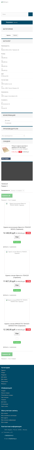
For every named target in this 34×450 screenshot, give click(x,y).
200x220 (4, 66)
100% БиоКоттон (6, 84)
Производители (10, 129)
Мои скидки (4, 422)
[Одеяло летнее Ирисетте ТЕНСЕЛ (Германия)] (17, 262)
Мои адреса (4, 417)
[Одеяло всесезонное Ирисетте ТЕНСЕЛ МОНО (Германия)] (17, 213)
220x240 (4, 70)
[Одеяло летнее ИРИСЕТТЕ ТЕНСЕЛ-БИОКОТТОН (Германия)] (17, 310)
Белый (5, 76)
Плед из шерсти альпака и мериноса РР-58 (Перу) (20, 146)
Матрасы (3, 383)
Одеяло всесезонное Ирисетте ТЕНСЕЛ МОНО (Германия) (17, 228)
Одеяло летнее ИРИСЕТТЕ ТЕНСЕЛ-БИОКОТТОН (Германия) (17, 325)
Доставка (7, 120)
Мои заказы (4, 413)
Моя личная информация (8, 420)
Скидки (6, 141)
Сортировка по (5, 190)
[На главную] (3, 35)
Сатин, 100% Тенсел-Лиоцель (10, 88)
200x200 (4, 62)
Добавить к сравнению (9, 247)
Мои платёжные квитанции (8, 415)
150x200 (4, 57)
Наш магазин (4, 397)
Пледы (3, 372)
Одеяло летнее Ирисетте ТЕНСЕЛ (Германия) (17, 276)
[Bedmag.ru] (17, 4)
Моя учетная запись (9, 411)
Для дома (4, 377)
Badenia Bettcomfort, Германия (10, 50)
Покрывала (4, 381)
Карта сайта (4, 406)
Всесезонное (5, 104)
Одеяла (3, 370)
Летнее (4, 108)
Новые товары (5, 393)
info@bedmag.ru (12, 438)
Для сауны (4, 379)
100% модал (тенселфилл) (9, 96)
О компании (8, 123)
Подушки (3, 374)
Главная (3, 399)
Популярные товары (7, 395)
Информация (9, 115)
